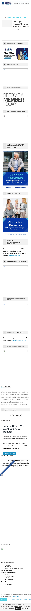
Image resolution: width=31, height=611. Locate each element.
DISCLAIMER (15, 596)
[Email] (20, 415)
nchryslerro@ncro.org (19, 340)
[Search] (29, 8)
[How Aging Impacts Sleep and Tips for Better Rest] (7, 23)
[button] (8, 599)
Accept (18, 608)
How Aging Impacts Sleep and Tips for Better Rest (21, 24)
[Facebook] (10, 415)
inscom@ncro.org (14, 255)
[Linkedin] (14, 415)
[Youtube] (17, 415)
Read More (25, 608)
